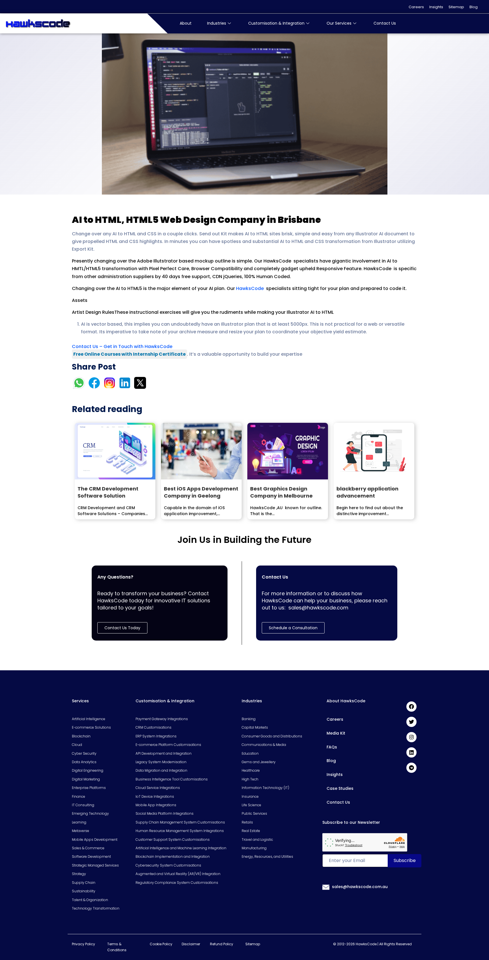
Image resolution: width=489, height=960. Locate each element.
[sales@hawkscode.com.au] (326, 887)
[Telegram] (411, 768)
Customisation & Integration (276, 23)
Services (80, 701)
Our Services (339, 23)
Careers (416, 7)
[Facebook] (411, 706)
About (186, 23)
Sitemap (456, 7)
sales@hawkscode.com (318, 607)
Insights (436, 7)
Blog (473, 7)
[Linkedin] (411, 752)
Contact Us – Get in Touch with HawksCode (122, 346)
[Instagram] (411, 737)
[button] (293, 627)
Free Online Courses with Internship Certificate (129, 354)
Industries (216, 23)
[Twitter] (411, 722)
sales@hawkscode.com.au (360, 886)
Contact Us (385, 23)
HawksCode (250, 288)
